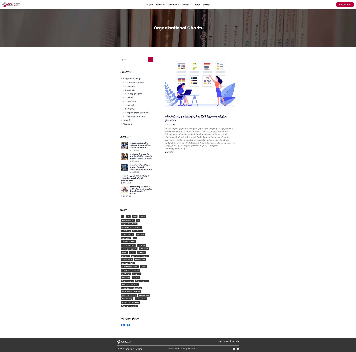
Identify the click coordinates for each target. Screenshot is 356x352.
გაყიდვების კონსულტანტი (140, 256)
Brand (135, 217)
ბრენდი (132, 252)
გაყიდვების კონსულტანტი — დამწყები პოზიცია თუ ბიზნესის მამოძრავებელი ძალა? (140, 145)
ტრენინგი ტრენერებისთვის (130, 302)
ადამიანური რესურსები (136, 82)
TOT (135, 238)
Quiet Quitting (137, 231)
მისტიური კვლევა (127, 281)
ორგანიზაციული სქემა (129, 295)
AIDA (128, 217)
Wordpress (141, 245)
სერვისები (127, 120)
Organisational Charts (129, 224)
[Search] (150, 59)
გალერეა (139, 349)
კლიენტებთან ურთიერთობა (131, 270)
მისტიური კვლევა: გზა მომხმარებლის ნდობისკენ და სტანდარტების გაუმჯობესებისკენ (135, 178)
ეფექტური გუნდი (140, 259)
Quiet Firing (126, 231)
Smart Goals (141, 234)
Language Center (128, 220)
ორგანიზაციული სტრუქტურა (131, 292)
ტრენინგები (127, 124)
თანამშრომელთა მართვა (130, 267)
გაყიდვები (131, 90)
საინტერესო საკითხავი (132, 79)
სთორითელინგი (127, 299)
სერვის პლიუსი (144, 295)
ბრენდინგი (131, 86)
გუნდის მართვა (127, 259)
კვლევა (143, 267)
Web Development (128, 245)
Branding (142, 217)
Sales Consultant (127, 234)
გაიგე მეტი (169, 152)
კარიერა (130, 97)
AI (122, 217)
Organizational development (131, 227)
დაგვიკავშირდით (345, 5)
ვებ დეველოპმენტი (134, 94)
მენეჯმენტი (131, 109)
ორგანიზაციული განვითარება (138, 113)
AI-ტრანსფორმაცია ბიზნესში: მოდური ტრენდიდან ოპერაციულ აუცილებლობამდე (141, 167)
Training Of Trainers (128, 242)
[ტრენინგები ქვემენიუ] (178, 4)
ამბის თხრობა (144, 249)
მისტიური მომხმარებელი (130, 284)
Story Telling (126, 238)
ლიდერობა (131, 101)
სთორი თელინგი (141, 299)
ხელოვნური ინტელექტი (136, 116)
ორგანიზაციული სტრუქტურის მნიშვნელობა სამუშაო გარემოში (196, 118)
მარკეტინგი (131, 105)
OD (138, 220)
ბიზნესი (124, 252)
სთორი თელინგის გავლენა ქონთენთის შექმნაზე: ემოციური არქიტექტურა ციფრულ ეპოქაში (141, 156)
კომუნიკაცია (126, 274)
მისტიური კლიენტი (142, 281)
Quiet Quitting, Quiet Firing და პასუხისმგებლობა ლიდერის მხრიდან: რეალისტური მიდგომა (141, 190)
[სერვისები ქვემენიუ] (190, 4)
